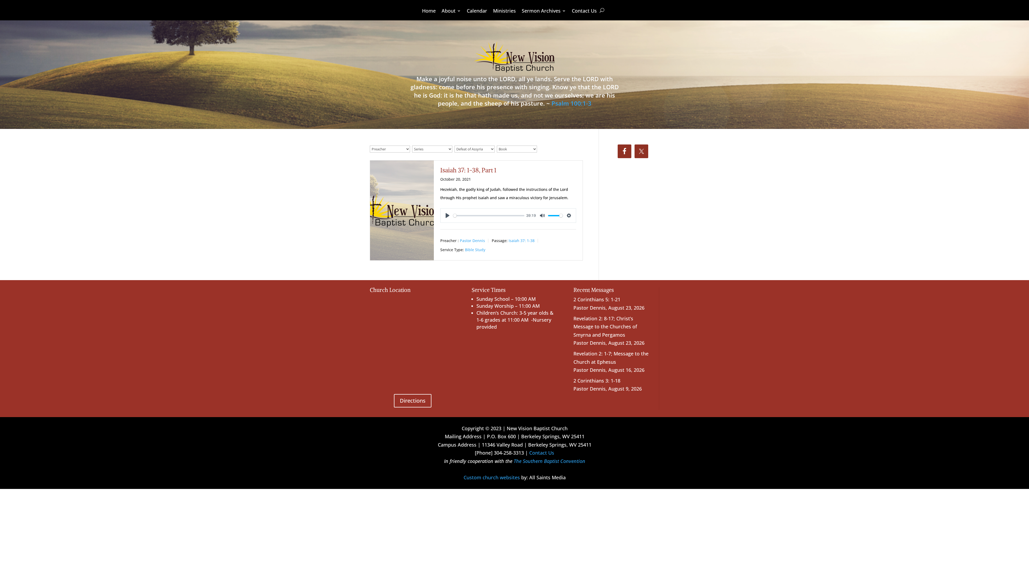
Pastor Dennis (472, 240)
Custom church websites (492, 477)
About (449, 11)
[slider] (488, 215)
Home (429, 11)
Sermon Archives (541, 11)
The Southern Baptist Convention (549, 461)
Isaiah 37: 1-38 (522, 240)
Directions (413, 400)
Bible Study (475, 249)
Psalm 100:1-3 (571, 103)
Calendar (477, 11)
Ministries (504, 11)
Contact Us (584, 11)
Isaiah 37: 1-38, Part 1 (468, 170)
